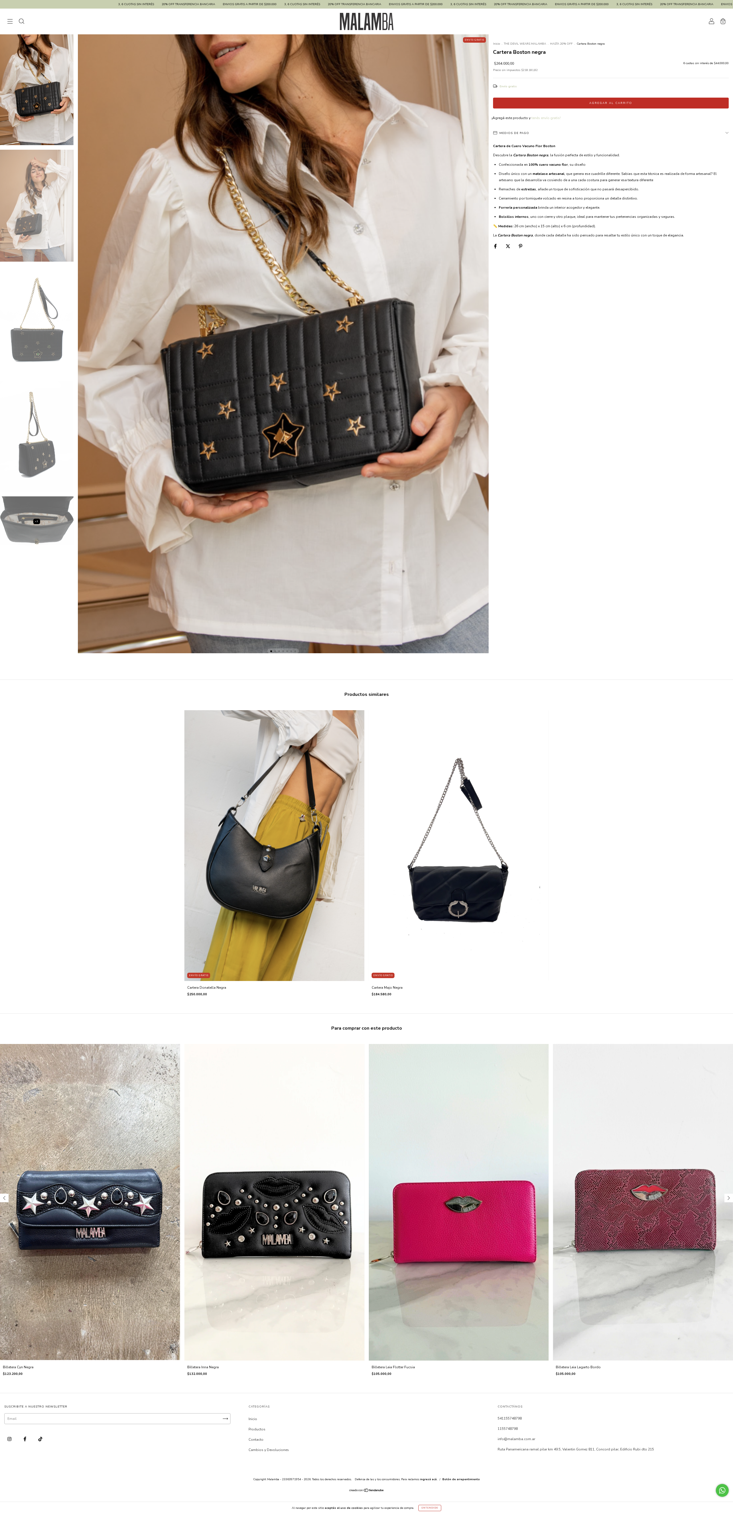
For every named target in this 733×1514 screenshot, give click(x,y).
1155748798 (508, 1428)
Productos (257, 1429)
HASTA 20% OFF (561, 44)
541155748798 (510, 1418)
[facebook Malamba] (25, 1439)
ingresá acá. (429, 1479)
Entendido (429, 1507)
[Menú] (10, 22)
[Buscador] (21, 22)
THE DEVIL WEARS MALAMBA (525, 44)
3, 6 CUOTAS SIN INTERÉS (181, 4)
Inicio (496, 44)
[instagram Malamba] (9, 1439)
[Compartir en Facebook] (495, 246)
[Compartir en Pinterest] (520, 246)
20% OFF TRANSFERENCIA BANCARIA (67, 4)
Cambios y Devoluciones (269, 1450)
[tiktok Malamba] (40, 1439)
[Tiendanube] (367, 1491)
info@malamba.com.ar (516, 1439)
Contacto (256, 1439)
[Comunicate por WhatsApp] (722, 1490)
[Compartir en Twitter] (508, 246)
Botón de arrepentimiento (461, 1479)
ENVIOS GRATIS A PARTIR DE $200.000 (128, 4)
